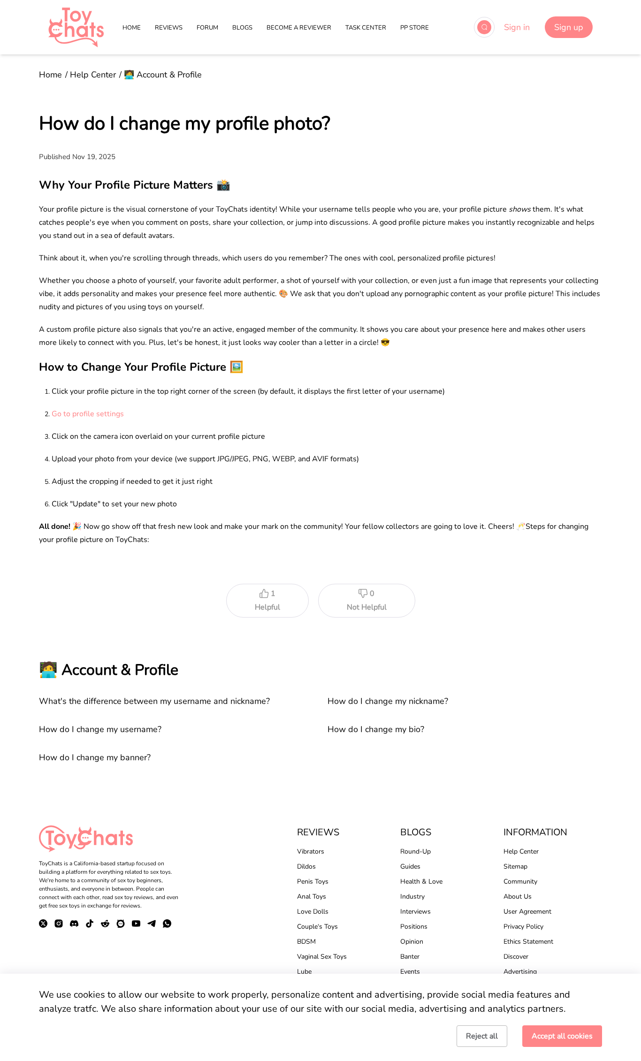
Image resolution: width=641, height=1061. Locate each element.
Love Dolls (312, 911)
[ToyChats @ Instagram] (58, 923)
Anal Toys (311, 896)
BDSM (306, 941)
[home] (76, 27)
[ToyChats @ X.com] (43, 923)
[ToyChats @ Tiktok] (89, 923)
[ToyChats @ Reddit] (105, 923)
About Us (518, 896)
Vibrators (310, 851)
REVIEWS (169, 27)
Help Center (93, 74)
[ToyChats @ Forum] (120, 923)
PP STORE (414, 27)
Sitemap (515, 866)
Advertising (520, 971)
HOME (131, 27)
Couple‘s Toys (317, 926)
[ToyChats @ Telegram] (151, 923)
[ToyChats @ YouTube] (136, 923)
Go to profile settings (88, 414)
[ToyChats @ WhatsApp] (167, 923)
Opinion (411, 941)
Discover (516, 956)
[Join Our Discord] (74, 923)
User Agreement (527, 911)
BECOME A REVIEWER (299, 27)
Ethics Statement (528, 941)
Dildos (306, 866)
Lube (304, 971)
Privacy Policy (523, 926)
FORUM (207, 27)
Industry (412, 896)
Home (50, 74)
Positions (413, 926)
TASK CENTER (365, 27)
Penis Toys (312, 881)
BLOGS (242, 27)
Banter (410, 956)
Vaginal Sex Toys (322, 956)
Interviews (415, 911)
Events (410, 971)
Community (520, 881)
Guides (410, 866)
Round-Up (415, 851)
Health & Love (421, 881)
